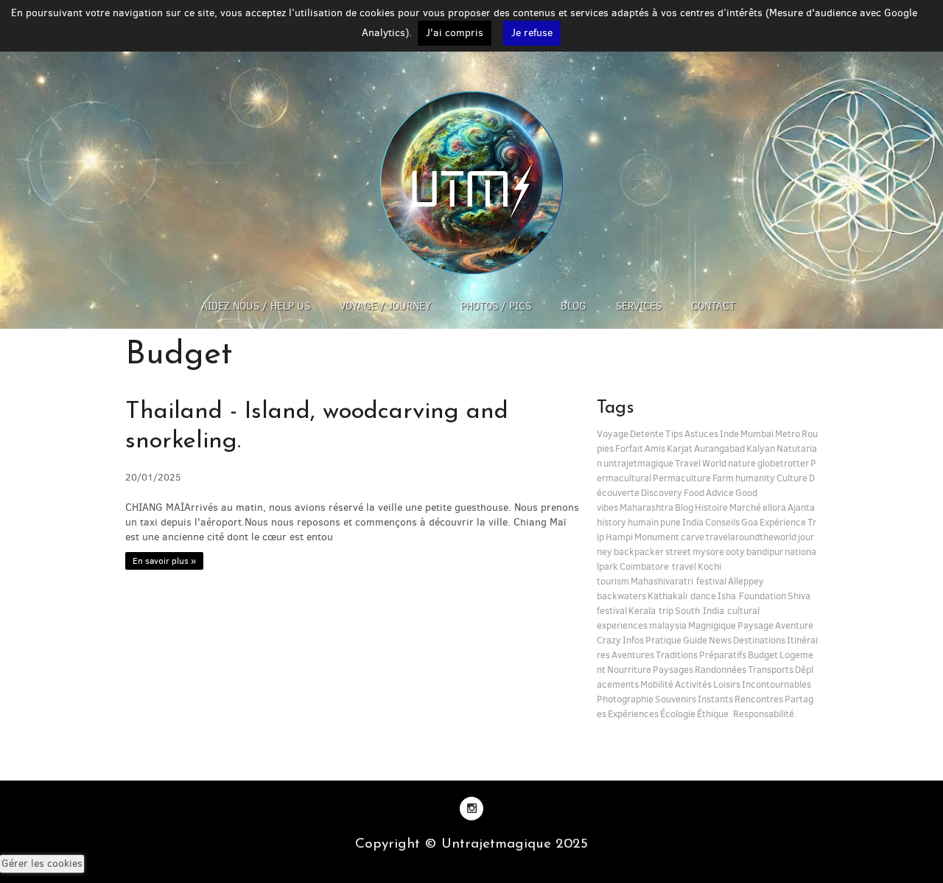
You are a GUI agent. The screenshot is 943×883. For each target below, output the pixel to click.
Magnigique (712, 625)
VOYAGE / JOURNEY (385, 306)
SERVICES (639, 306)
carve (692, 537)
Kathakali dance (682, 596)
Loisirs (726, 684)
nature (742, 463)
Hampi (619, 537)
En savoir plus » (164, 561)
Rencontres (759, 699)
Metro (787, 433)
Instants (715, 699)
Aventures (632, 655)
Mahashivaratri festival (678, 581)
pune (670, 522)
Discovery (661, 492)
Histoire (711, 507)
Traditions (677, 655)
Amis (655, 448)
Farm (723, 478)
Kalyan (760, 448)
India (693, 522)
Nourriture (629, 669)
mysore (708, 551)
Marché (745, 507)
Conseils (722, 522)
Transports (770, 669)
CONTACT (713, 306)
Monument (656, 537)
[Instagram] (471, 808)
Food (694, 492)
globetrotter (783, 463)
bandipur (764, 551)
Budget (763, 655)
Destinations (759, 640)
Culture (792, 478)
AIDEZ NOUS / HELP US (255, 306)
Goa (749, 522)
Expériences (633, 714)
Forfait (629, 448)
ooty (735, 551)
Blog (684, 507)
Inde (729, 433)
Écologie (677, 714)
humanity (755, 478)
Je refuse (532, 33)
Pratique (663, 640)
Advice (720, 492)
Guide (695, 640)
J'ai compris (454, 33)
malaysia (668, 625)
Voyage (612, 433)
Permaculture (682, 478)
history (611, 522)
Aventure (794, 625)
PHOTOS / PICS (495, 306)
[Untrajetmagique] (471, 182)
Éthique (713, 714)
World (714, 463)
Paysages (673, 669)
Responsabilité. (763, 714)
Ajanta (801, 507)
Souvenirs (675, 699)
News (720, 640)
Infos (633, 640)
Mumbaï (757, 433)
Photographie (625, 699)
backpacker (639, 551)
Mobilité (656, 684)
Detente (647, 433)
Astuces (701, 433)
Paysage (755, 625)
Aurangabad (719, 448)
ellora (774, 507)
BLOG (573, 306)
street (678, 551)
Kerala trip (650, 610)
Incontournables (776, 684)
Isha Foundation (752, 596)
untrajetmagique (638, 463)
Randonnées (720, 669)
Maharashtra (646, 507)
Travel (688, 463)
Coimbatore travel (658, 566)
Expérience (783, 522)
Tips (674, 433)
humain (643, 522)
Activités (693, 684)
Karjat (680, 448)
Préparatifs (722, 655)
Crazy (609, 640)
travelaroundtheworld (751, 537)
